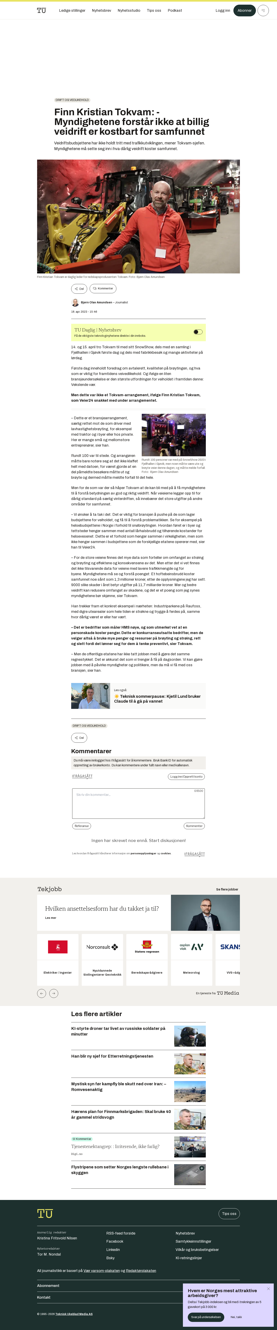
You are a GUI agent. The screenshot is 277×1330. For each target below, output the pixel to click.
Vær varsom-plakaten (102, 1271)
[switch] (198, 331)
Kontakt (43, 1297)
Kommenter (105, 288)
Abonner (245, 10)
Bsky (110, 1258)
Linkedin (113, 1250)
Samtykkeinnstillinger (193, 1241)
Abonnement (48, 1286)
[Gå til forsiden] (41, 10)
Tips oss (229, 1214)
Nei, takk (236, 1317)
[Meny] (263, 10)
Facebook (114, 1241)
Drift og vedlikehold (72, 100)
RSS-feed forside (120, 1233)
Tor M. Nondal (49, 1254)
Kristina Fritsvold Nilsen (57, 1238)
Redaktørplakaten (141, 1271)
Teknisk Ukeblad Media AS (74, 1314)
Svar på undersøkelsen (206, 1317)
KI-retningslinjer (189, 1258)
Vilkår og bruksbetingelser (197, 1250)
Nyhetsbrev (185, 1233)
